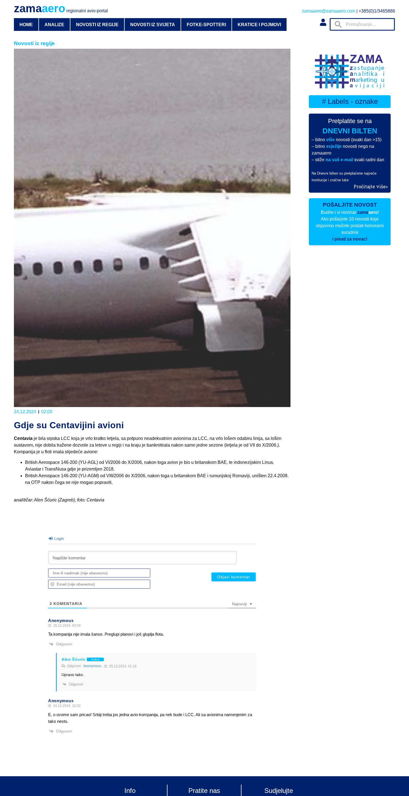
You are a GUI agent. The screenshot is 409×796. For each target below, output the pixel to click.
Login (58, 538)
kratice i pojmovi (259, 24)
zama (61, 8)
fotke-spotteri (206, 24)
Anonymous (92, 666)
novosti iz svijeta (152, 24)
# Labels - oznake (350, 101)
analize (54, 24)
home (26, 24)
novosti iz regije (97, 24)
